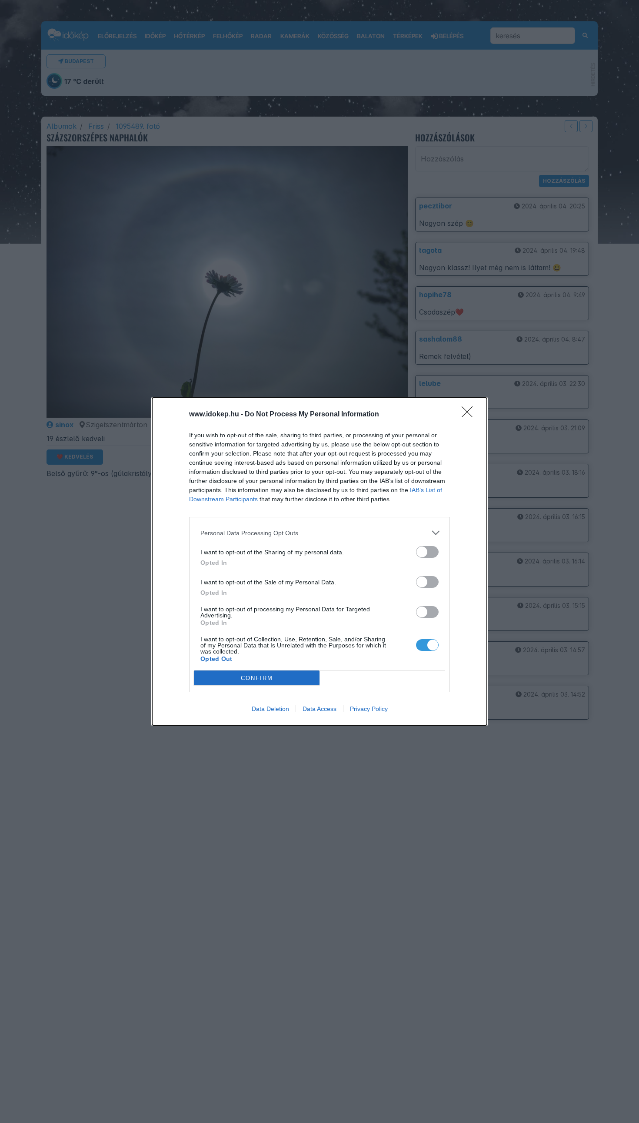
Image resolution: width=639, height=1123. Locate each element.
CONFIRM (257, 678)
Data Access (319, 708)
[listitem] (319, 532)
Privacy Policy (369, 708)
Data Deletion (270, 708)
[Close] (470, 414)
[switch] (427, 552)
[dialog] (319, 561)
